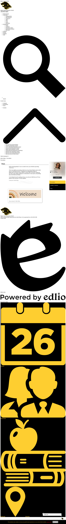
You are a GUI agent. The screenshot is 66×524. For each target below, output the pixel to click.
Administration (9, 16)
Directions (8, 23)
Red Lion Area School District (12, 144)
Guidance (8, 26)
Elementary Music (9, 27)
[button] (5, 15)
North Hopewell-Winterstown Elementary (14, 150)
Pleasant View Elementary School (12, 151)
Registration (5, 104)
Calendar (5, 103)
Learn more (49, 522)
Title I (7, 19)
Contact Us (8, 18)
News (4, 105)
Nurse (7, 25)
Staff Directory (9, 17)
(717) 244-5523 (25, 217)
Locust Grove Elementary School (12, 148)
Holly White (3, 158)
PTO (7, 20)
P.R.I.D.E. (8, 30)
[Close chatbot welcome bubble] (43, 514)
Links (7, 22)
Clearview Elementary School (12, 145)
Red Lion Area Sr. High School (12, 153)
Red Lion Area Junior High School (13, 152)
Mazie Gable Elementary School (12, 149)
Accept (55, 522)
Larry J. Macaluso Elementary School (13, 146)
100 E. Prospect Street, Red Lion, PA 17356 (9, 217)
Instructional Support (10, 28)
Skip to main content (5, 1)
